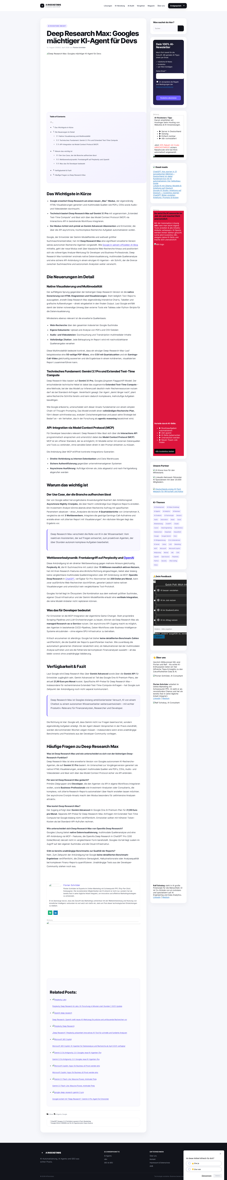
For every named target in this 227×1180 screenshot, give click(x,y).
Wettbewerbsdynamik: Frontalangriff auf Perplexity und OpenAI (84, 159)
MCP (155, 548)
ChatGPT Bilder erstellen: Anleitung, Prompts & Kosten (166, 196)
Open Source (165, 556)
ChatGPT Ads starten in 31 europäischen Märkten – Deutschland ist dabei (165, 173)
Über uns (161, 6)
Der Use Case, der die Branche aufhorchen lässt (78, 155)
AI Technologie (169, 515)
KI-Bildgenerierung (160, 540)
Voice (155, 565)
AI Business (176, 511)
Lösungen (108, 6)
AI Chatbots (158, 515)
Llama (164, 544)
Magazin (151, 6)
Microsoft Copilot (174, 548)
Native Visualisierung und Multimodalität (74, 136)
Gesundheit (177, 532)
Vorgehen (141, 6)
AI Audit (131, 6)
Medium (165, 698)
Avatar (173, 519)
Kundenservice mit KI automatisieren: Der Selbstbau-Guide (167, 180)
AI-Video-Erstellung (173, 507)
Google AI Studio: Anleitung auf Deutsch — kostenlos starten (167, 191)
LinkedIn (157, 698)
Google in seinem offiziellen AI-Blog (120, 245)
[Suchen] (181, 28)
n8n (172, 552)
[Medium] (50, 913)
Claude (176, 523)
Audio (156, 519)
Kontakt (153, 1159)
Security (164, 561)
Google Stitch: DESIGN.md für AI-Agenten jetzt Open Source (72, 1123)
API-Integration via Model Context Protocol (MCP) (79, 144)
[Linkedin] (55, 913)
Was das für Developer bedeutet (72, 164)
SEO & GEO (108, 1163)
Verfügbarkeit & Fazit (63, 170)
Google (64, 1114)
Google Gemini (166, 536)
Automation (164, 519)
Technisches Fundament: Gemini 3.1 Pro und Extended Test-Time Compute (89, 140)
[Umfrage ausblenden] (220, 1153)
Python (156, 561)
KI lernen (156, 544)
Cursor (156, 528)
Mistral (166, 552)
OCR (177, 552)
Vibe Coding (173, 561)
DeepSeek (168, 532)
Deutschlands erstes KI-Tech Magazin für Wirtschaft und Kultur (168, 490)
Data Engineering (166, 528)
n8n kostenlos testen (164, 451)
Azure (179, 519)
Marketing (178, 544)
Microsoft (163, 548)
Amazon (179, 515)
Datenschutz (158, 532)
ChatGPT (69, 579)
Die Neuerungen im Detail (64, 132)
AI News (51, 1114)
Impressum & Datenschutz (160, 1163)
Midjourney (157, 552)
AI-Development (159, 507)
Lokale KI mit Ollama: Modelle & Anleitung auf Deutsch (167, 186)
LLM (170, 544)
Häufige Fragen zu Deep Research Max (70, 175)
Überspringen (207, 1176)
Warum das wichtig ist (63, 151)
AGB (151, 1166)
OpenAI (129, 557)
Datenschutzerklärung (164, 87)
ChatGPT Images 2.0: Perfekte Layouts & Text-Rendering (71, 1121)
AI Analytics (166, 511)
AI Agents (58, 1114)
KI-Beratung (120, 6)
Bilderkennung (158, 523)
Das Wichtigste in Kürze (64, 127)
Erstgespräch (177, 6)
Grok (175, 536)
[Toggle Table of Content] (51, 123)
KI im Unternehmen (174, 540)
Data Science (179, 528)
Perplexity (175, 556)
